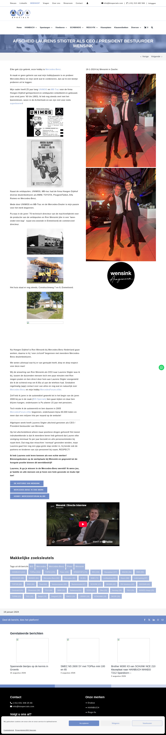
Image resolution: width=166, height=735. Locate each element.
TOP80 (16, 596)
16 (83, 578)
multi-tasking (140, 578)
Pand (43, 584)
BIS (31, 566)
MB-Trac (55, 89)
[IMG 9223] (121, 75)
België (42, 596)
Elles (103, 590)
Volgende (155, 56)
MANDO (34, 578)
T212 (48, 590)
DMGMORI (18, 578)
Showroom (34, 590)
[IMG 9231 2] (121, 169)
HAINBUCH (18, 572)
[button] (152, 27)
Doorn (125, 578)
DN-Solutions (127, 584)
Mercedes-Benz (53, 69)
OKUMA (111, 584)
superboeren (16, 103)
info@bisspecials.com (113, 3)
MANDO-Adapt (146, 590)
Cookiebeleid (9, 730)
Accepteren (84, 723)
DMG (140, 572)
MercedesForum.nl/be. (51, 390)
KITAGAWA (100, 596)
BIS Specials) (39, 399)
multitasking (109, 578)
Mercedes (41, 566)
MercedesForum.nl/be (20, 412)
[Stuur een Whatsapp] (161, 367)
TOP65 (50, 572)
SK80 (94, 578)
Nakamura (76, 590)
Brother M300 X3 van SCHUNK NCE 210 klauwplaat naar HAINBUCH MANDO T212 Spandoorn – (133, 669)
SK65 (31, 584)
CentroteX (17, 590)
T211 (29, 596)
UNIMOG (43, 89)
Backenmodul (79, 584)
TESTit (90, 590)
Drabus (91, 703)
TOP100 (17, 584)
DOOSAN (144, 584)
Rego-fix (92, 712)
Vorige (145, 56)
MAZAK (126, 572)
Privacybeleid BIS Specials (25, 730)
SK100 (115, 596)
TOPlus (35, 572)
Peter (69, 566)
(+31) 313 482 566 (136, 3)
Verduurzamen (59, 584)
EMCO (70, 596)
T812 (130, 590)
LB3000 (84, 596)
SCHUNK (95, 584)
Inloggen (152, 3)
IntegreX (56, 596)
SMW (61, 590)
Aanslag (117, 590)
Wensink (79, 566)
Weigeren (115, 723)
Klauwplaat (110, 572)
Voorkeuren (147, 723)
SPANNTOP (80, 572)
